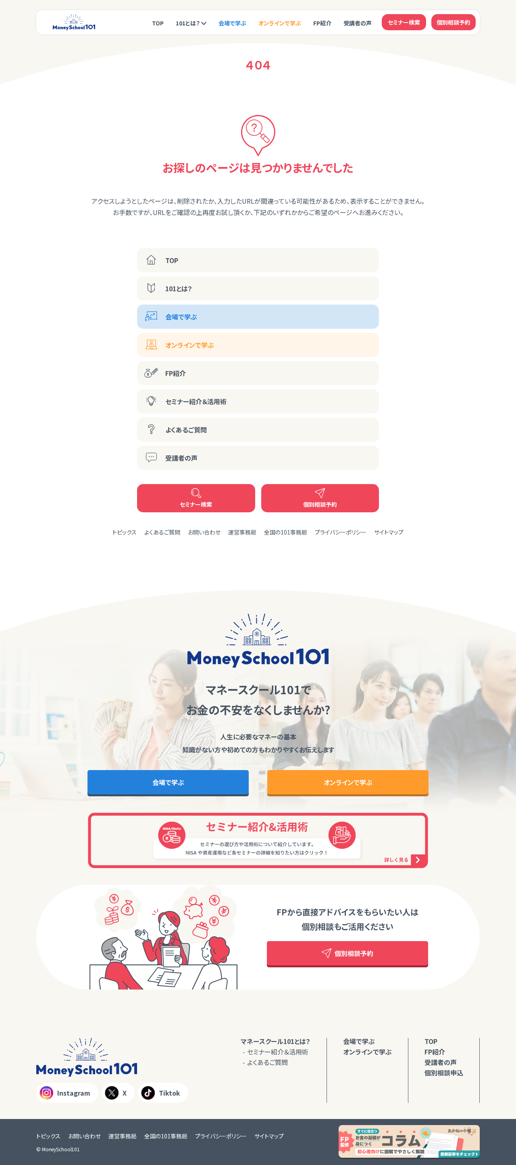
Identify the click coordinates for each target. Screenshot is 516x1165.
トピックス (124, 532)
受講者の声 (357, 23)
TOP (158, 23)
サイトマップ (389, 532)
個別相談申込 (443, 1072)
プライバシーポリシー (340, 532)
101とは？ (188, 23)
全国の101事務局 (285, 532)
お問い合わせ (204, 532)
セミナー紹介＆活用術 (196, 401)
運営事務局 (242, 532)
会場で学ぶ (232, 23)
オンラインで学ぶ (279, 23)
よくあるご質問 (186, 429)
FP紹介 (322, 23)
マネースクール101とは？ (275, 1041)
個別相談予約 (453, 22)
